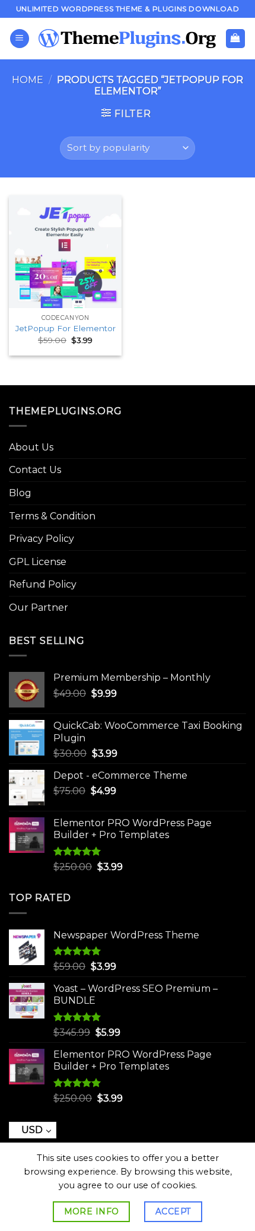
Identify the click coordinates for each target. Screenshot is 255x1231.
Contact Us (35, 469)
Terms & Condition (52, 516)
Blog (20, 493)
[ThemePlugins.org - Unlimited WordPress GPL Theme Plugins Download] (127, 38)
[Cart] (236, 39)
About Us (31, 447)
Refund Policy (42, 584)
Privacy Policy (41, 538)
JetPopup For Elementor (65, 328)
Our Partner (38, 607)
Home (27, 79)
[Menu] (19, 39)
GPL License (37, 561)
